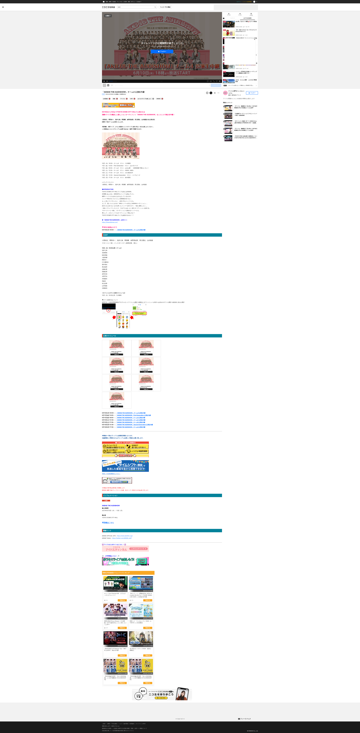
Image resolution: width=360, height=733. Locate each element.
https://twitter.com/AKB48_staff (122, 538)
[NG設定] (223, 18)
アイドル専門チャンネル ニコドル (236, 92)
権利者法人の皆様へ (107, 728)
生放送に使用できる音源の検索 (121, 728)
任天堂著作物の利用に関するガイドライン (123, 730)
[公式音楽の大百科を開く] (109, 98)
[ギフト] (108, 85)
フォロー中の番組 (165, 7)
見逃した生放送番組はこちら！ (111, 473)
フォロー (163, 51)
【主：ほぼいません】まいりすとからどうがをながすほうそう (246, 30)
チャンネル (119, 1)
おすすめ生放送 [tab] (247, 18)
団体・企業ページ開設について (139, 728)
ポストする (211, 93)
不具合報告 (114, 723)
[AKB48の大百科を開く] (162, 98)
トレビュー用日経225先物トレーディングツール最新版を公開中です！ (246, 72)
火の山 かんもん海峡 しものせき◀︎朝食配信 (246, 80)
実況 (129, 1)
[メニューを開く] (3, 7)
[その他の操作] (218, 93)
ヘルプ (120, 723)
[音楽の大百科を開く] (117, 98)
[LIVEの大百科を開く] (134, 98)
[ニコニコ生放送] (108, 7)
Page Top (180, 718)
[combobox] (137, 7)
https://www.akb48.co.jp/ (125, 536)
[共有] (214, 93)
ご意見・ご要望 (106, 723)
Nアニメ (133, 1)
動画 (107, 1)
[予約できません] (207, 93)
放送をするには (115, 726)
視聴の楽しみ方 (106, 726)
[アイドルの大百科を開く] (127, 98)
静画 (110, 1)
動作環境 (126, 723)
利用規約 (132, 723)
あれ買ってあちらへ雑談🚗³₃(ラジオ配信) (246, 21)
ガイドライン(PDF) (141, 723)
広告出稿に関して (106, 730)
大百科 (125, 1)
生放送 (114, 1)
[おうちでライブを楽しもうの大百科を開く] (153, 98)
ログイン (239, 1)
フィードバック (245, 719)
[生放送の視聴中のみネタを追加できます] (104, 85)
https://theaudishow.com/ (110, 222)
